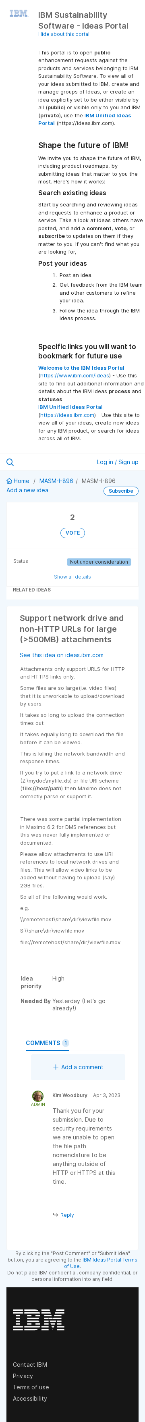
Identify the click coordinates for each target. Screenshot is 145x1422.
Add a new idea (27, 490)
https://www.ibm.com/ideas (74, 375)
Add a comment (82, 1067)
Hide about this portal (63, 34)
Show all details (72, 577)
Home (21, 480)
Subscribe (121, 491)
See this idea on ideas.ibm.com (62, 655)
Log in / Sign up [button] (118, 461)
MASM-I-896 (56, 480)
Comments (46, 1042)
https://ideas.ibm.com (67, 415)
